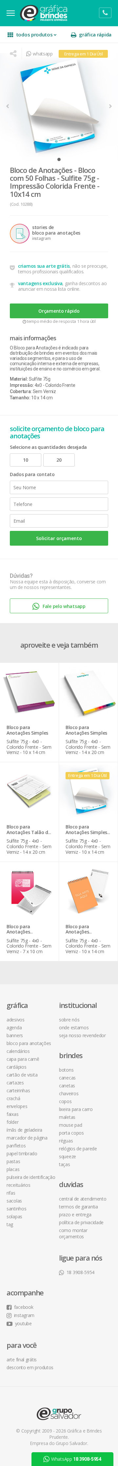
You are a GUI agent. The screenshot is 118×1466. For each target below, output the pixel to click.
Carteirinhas (18, 1090)
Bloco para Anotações (29, 1043)
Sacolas (14, 1201)
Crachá (13, 1098)
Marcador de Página (27, 1138)
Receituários (18, 1185)
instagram (24, 1315)
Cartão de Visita (22, 1075)
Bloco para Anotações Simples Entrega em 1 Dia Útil (86, 835)
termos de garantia (78, 1207)
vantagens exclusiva (40, 283)
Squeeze (67, 1156)
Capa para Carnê (23, 1059)
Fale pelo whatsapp (64, 606)
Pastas (13, 1161)
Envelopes (17, 1106)
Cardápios (16, 1067)
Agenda (14, 1027)
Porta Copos (71, 1133)
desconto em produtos (30, 1367)
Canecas (67, 1078)
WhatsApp (76, 1459)
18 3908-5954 (80, 1272)
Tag (10, 1224)
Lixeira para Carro (76, 1109)
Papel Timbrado (22, 1153)
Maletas (67, 1117)
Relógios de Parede (78, 1148)
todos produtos (34, 34)
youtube (23, 1323)
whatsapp (42, 54)
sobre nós (69, 1019)
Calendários (18, 1051)
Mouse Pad (70, 1125)
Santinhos (16, 1208)
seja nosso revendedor (82, 1035)
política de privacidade (81, 1222)
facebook (23, 1307)
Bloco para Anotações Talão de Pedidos (29, 832)
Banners (15, 1035)
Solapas (14, 1216)
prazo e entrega (75, 1214)
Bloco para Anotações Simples (27, 730)
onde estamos (73, 1027)
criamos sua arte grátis (44, 266)
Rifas (11, 1193)
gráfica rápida (95, 34)
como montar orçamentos (73, 1233)
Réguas (66, 1141)
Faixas (12, 1114)
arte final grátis (22, 1359)
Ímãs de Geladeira (24, 1130)
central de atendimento (82, 1199)
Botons (66, 1070)
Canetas (67, 1085)
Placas (13, 1169)
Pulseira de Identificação (31, 1177)
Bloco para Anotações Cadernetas (19, 932)
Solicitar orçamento (59, 538)
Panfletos (16, 1145)
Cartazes (15, 1082)
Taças (64, 1164)
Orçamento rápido (58, 311)
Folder (12, 1122)
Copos (65, 1101)
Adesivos (16, 1019)
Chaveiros (68, 1093)
